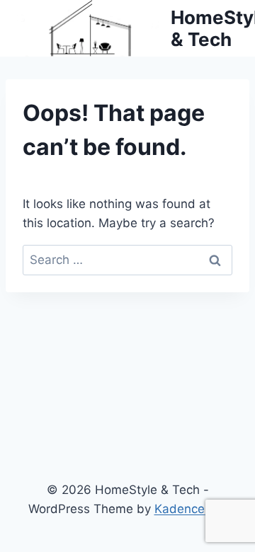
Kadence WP (190, 509)
